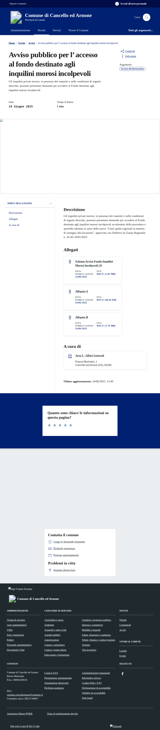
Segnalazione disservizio (56, 683)
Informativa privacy (91, 678)
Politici (10, 640)
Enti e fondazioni (15, 635)
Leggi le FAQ (51, 673)
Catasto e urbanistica (54, 645)
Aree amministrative (17, 625)
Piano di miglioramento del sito (62, 713)
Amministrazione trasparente (96, 673)
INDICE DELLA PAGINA (20, 203)
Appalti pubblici (52, 635)
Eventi (122, 656)
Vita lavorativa (89, 650)
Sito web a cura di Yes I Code (25, 726)
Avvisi (122, 630)
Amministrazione (20, 30)
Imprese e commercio (92, 625)
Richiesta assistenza (54, 688)
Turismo (86, 645)
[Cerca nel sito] (146, 17)
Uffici (10, 630)
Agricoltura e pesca (53, 620)
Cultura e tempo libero (55, 650)
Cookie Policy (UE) (92, 683)
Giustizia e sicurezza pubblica (96, 620)
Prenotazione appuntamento (58, 678)
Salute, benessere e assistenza (96, 635)
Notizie (123, 620)
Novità (41, 30)
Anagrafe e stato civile (55, 630)
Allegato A (81, 291)
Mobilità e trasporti (91, 630)
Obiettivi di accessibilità (93, 693)
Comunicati (125, 625)
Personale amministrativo (19, 645)
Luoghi (123, 651)
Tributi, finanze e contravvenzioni (98, 640)
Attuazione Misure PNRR (19, 713)
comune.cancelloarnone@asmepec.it (25, 695)
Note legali (87, 698)
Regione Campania (18, 3)
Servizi (57, 30)
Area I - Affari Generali (89, 355)
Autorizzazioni (51, 640)
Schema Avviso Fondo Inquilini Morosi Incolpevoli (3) (94, 263)
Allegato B (81, 317)
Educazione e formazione (56, 655)
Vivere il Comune (78, 30)
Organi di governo (16, 620)
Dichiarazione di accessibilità (96, 688)
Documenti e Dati (15, 650)
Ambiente (49, 625)
